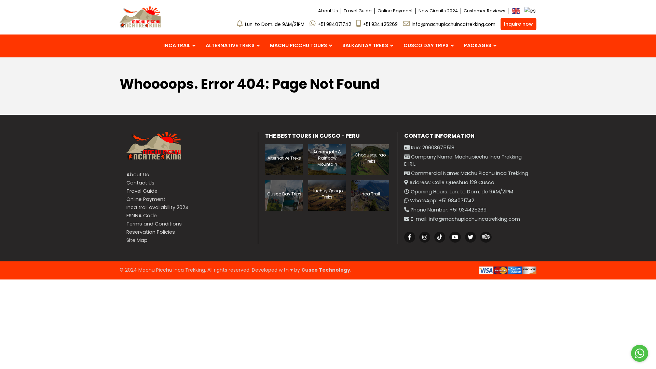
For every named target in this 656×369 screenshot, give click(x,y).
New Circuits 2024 (438, 11)
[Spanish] (530, 10)
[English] (516, 10)
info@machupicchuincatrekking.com (453, 24)
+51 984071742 (334, 24)
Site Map (137, 240)
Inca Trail (370, 194)
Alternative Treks (284, 158)
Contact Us (140, 182)
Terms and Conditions (154, 223)
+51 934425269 (380, 24)
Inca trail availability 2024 (157, 207)
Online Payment (395, 11)
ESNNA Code (141, 215)
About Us (328, 11)
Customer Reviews (484, 11)
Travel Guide (358, 11)
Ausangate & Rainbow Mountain (327, 158)
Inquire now (518, 23)
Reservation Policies (150, 232)
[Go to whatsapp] (639, 353)
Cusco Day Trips (284, 194)
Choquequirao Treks (370, 158)
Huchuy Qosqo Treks (327, 194)
